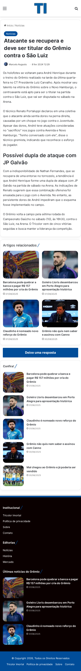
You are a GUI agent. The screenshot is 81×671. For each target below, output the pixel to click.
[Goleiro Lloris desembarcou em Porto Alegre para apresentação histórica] (60, 264)
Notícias (19, 25)
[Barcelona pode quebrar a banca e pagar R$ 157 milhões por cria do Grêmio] (21, 264)
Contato (8, 532)
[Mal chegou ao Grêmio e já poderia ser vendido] (13, 475)
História (7, 556)
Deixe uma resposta (40, 352)
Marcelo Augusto (18, 64)
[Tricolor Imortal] (40, 8)
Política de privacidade (16, 521)
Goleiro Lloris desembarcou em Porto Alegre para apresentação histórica (60, 286)
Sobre (6, 527)
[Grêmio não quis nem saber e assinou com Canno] (60, 313)
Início (9, 25)
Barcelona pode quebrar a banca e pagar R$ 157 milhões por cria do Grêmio (20, 286)
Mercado (8, 561)
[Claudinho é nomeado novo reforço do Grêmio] (21, 313)
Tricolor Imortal (12, 515)
